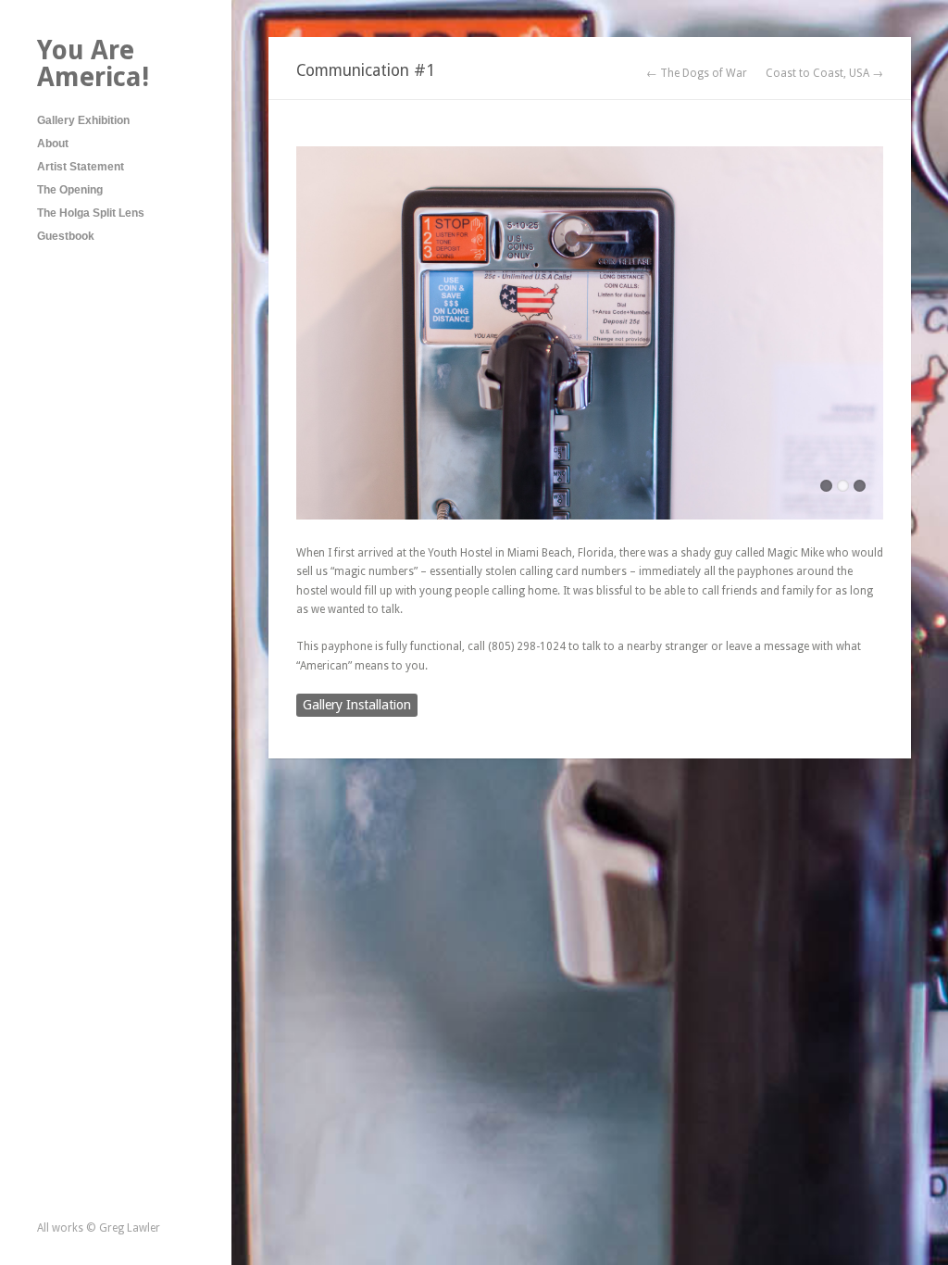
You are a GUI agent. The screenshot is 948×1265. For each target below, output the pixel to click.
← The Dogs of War (696, 73)
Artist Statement (80, 166)
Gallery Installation (357, 704)
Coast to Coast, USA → (824, 73)
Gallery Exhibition (83, 120)
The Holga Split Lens (90, 213)
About (53, 143)
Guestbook (65, 236)
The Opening (70, 189)
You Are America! (93, 63)
